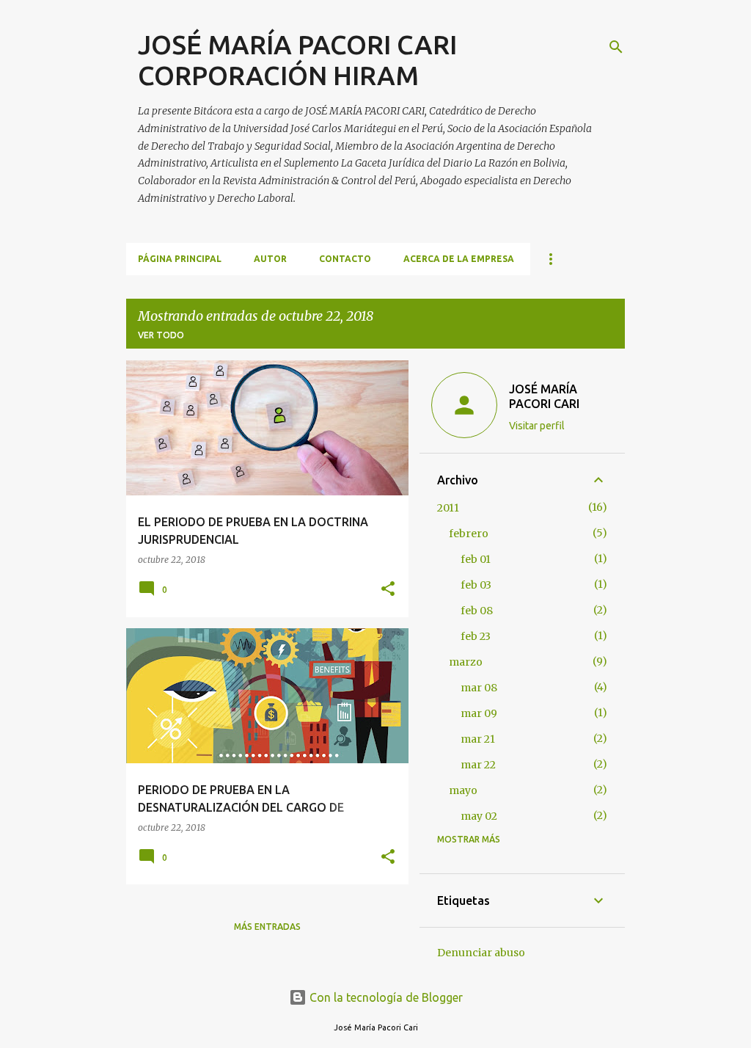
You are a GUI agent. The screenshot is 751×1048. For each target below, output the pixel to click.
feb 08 (477, 610)
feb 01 (476, 559)
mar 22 (478, 764)
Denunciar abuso (481, 952)
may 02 (479, 816)
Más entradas (267, 926)
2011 (448, 507)
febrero (468, 533)
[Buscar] (616, 47)
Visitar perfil (537, 426)
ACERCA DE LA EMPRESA (458, 258)
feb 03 (476, 585)
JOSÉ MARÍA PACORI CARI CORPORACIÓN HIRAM (297, 59)
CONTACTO (345, 258)
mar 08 (479, 687)
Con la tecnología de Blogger (385, 997)
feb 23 (476, 636)
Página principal (179, 258)
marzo (466, 662)
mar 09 (479, 713)
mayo (463, 790)
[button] (388, 590)
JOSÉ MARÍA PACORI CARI (544, 396)
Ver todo (161, 335)
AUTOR (270, 258)
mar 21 (478, 739)
